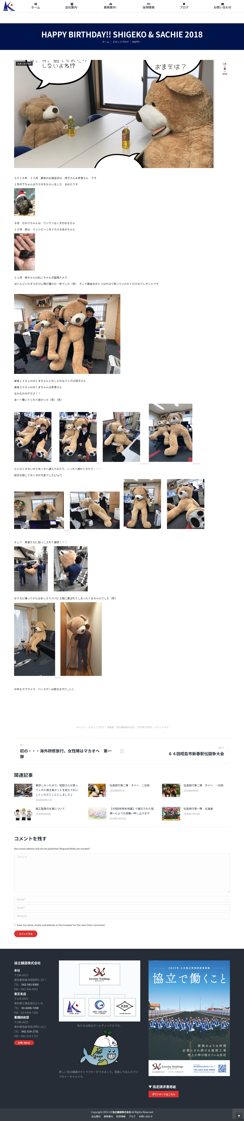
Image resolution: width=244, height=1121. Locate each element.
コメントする (162, 727)
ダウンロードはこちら (163, 1094)
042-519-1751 (30, 1031)
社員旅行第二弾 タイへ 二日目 (130, 785)
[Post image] (23, 790)
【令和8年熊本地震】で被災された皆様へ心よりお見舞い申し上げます (132, 811)
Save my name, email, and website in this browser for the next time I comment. (61, 925)
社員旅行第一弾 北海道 (198, 809)
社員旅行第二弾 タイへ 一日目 (203, 785)
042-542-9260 (30, 984)
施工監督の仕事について (50, 809)
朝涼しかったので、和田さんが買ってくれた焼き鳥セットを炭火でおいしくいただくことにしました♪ (57, 790)
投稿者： (121, 727)
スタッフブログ (24, 64)
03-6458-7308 (30, 1008)
